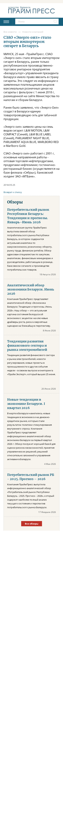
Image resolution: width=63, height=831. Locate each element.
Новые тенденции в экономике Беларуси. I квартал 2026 (26, 404)
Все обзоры (31, 523)
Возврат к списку (13, 192)
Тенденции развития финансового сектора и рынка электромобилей (27, 345)
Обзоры (15, 202)
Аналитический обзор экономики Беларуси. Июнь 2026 (30, 289)
